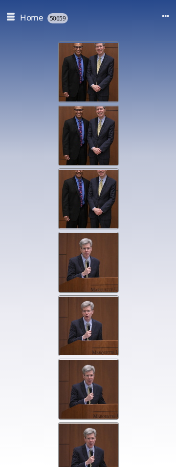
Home (31, 17)
